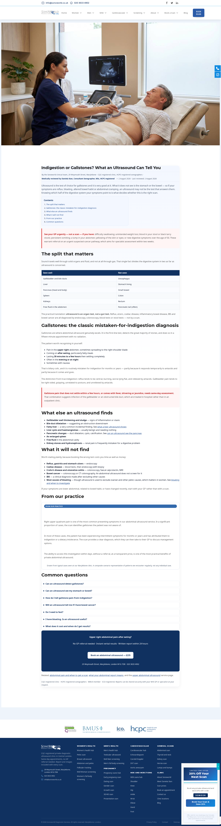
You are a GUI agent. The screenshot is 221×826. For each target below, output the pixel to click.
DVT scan (134, 763)
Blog (186, 12)
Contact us (161, 794)
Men (89, 12)
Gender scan (109, 786)
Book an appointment (166, 790)
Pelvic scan (81, 755)
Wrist (132, 799)
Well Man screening (112, 759)
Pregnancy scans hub (112, 773)
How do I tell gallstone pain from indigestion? (69, 598)
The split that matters (55, 204)
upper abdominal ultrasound (146, 675)
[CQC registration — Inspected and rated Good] (70, 729)
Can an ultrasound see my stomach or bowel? (69, 590)
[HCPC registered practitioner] (144, 729)
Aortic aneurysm (137, 767)
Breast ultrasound (84, 759)
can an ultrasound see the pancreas (124, 433)
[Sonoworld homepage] (57, 747)
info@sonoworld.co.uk (52, 779)
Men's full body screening (114, 763)
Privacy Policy (152, 822)
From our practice (54, 218)
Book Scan (198, 12)
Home (64, 12)
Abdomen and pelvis (85, 763)
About (153, 12)
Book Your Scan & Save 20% (200, 803)
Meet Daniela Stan (164, 781)
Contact (165, 822)
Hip (131, 790)
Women (75, 12)
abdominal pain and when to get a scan (69, 675)
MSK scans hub (136, 777)
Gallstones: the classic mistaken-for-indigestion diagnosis (71, 208)
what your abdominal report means (106, 675)
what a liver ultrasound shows (111, 426)
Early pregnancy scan (112, 777)
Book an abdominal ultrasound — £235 (110, 655)
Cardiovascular (118, 12)
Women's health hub (85, 750)
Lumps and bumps (164, 767)
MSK (102, 12)
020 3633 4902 (49, 776)
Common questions (54, 222)
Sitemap (177, 822)
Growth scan (109, 790)
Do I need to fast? (54, 612)
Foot (132, 811)
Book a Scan (169, 12)
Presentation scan (111, 799)
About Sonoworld (164, 777)
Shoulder (134, 781)
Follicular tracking (84, 767)
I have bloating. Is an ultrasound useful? (66, 619)
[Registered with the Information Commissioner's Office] (120, 729)
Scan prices (161, 786)
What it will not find (54, 215)
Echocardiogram (137, 755)
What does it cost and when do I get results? (68, 626)
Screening (138, 12)
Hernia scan (162, 763)
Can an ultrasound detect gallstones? (65, 583)
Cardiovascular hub (138, 750)
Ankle (132, 794)
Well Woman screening (86, 772)
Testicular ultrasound (112, 755)
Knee (132, 786)
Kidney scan (162, 759)
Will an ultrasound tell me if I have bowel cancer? (71, 605)
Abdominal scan (163, 750)
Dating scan (108, 781)
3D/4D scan (108, 794)
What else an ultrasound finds (59, 211)
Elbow (132, 803)
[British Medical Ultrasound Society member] (96, 729)
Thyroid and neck (164, 755)
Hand (132, 807)
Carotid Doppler (136, 759)
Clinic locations (163, 799)
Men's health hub (111, 750)
